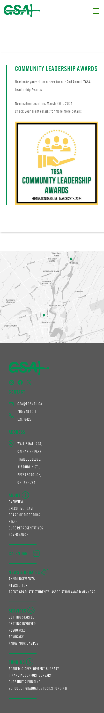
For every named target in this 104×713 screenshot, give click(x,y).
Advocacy (16, 637)
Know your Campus (23, 644)
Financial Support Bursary (30, 676)
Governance (18, 535)
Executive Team (21, 509)
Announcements (22, 579)
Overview (16, 502)
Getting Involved (22, 624)
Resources (17, 631)
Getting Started (22, 618)
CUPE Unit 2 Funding (25, 682)
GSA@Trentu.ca (29, 404)
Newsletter (18, 586)
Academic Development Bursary (34, 669)
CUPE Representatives (26, 528)
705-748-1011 (26, 412)
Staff (13, 522)
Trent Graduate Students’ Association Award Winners (52, 592)
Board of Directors (24, 515)
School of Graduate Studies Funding (38, 689)
